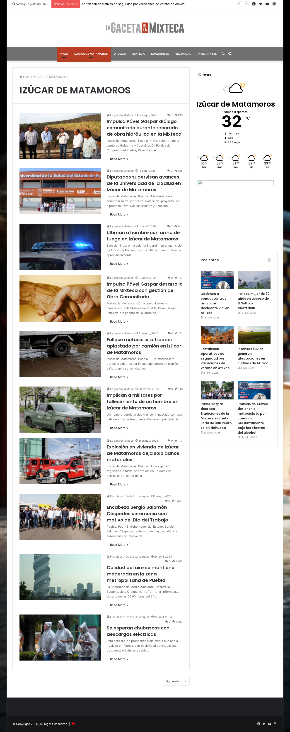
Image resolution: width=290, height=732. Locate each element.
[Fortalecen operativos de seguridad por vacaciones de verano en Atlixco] (217, 335)
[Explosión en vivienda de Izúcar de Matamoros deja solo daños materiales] (60, 461)
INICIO (64, 53)
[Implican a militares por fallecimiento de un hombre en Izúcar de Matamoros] (60, 410)
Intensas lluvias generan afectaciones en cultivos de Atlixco (253, 356)
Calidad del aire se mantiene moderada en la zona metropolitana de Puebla (140, 573)
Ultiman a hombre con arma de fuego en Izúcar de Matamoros (143, 235)
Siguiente (172, 681)
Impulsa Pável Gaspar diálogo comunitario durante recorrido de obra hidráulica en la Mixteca (144, 127)
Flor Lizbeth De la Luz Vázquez (130, 496)
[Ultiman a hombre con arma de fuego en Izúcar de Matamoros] (60, 247)
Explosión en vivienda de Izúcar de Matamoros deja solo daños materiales (143, 453)
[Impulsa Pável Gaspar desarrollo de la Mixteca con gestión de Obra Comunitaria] (60, 298)
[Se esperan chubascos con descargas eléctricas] (60, 637)
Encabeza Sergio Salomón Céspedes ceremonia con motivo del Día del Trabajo (137, 513)
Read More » (119, 159)
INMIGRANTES (207, 53)
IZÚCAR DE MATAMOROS (91, 53)
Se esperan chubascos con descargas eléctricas (138, 631)
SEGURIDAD (183, 53)
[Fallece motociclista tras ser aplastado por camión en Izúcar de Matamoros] (60, 354)
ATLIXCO (120, 53)
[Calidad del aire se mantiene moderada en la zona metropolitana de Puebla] (60, 577)
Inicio (26, 76)
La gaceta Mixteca (122, 115)
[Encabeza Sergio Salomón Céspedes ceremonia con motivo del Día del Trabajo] (60, 517)
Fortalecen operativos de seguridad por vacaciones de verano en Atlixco (133, 4)
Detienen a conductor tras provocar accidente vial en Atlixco (215, 303)
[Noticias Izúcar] (145, 27)
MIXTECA (138, 53)
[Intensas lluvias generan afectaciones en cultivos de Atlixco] (254, 335)
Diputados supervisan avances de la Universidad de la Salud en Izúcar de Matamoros (144, 183)
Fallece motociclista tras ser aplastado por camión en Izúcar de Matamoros (144, 345)
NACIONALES (160, 53)
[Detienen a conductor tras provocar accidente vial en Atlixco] (217, 280)
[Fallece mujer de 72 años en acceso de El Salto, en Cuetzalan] (254, 280)
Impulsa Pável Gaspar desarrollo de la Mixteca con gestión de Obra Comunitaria (145, 290)
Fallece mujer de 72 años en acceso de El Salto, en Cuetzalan (254, 300)
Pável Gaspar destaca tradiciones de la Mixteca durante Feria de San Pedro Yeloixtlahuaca (216, 416)
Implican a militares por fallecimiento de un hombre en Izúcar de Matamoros (143, 401)
